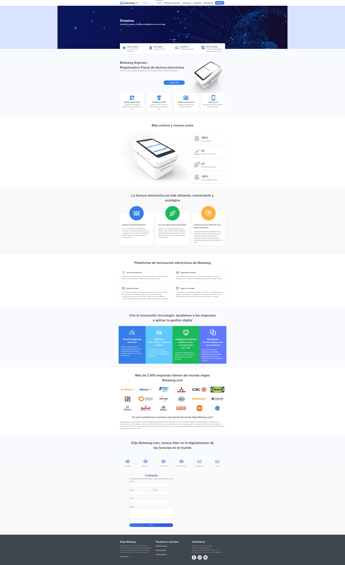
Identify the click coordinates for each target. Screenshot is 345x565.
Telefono (155, 490)
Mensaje (131, 507)
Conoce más (174, 82)
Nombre (131, 481)
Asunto (131, 498)
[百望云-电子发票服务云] (130, 3)
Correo (131, 490)
